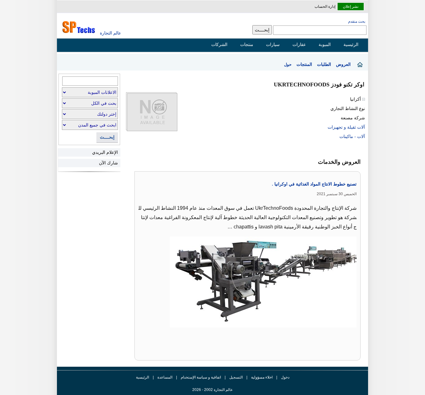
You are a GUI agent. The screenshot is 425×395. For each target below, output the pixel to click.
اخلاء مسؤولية (262, 377)
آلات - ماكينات (352, 136)
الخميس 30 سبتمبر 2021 (337, 194)
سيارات (273, 44)
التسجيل (236, 377)
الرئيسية (350, 44)
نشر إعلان (350, 6)
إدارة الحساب (325, 6)
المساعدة (164, 377)
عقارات (299, 44)
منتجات (246, 44)
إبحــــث (107, 137)
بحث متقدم (356, 21)
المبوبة (325, 44)
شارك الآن (108, 162)
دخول (285, 377)
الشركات (219, 44)
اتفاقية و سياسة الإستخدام (200, 377)
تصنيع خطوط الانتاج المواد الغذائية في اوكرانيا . (314, 184)
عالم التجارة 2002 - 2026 (212, 390)
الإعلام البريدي (105, 152)
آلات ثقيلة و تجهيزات (346, 127)
